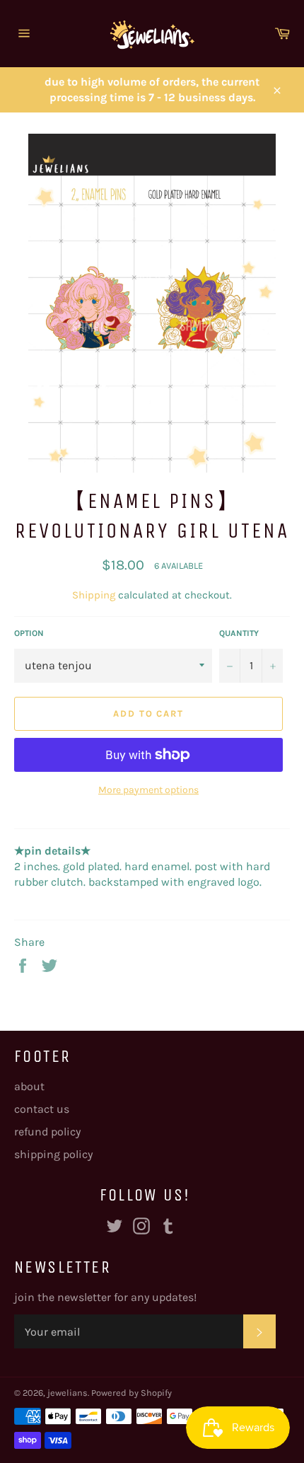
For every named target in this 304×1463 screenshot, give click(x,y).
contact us (41, 1109)
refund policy (47, 1131)
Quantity (239, 633)
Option (29, 633)
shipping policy (53, 1154)
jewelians (67, 1392)
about (29, 1086)
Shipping (93, 595)
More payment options (148, 790)
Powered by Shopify (131, 1392)
